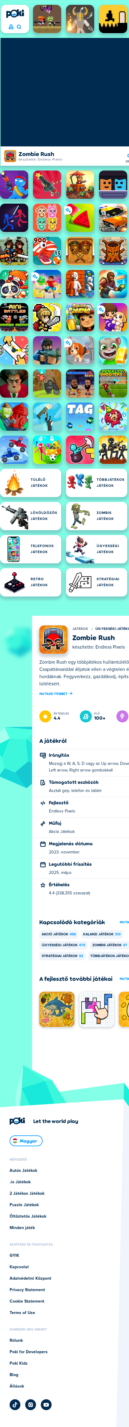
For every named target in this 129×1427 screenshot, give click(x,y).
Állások (17, 1386)
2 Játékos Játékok (27, 1193)
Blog (14, 1375)
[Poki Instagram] (30, 1404)
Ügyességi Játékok (63, 945)
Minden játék (22, 1228)
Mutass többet (53, 693)
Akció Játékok (59, 934)
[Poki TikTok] (15, 1404)
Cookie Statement (27, 1301)
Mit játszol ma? (18, 27)
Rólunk (16, 1340)
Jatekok (80, 629)
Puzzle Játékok (24, 1205)
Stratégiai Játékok (62, 956)
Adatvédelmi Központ (30, 1278)
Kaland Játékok (102, 934)
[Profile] (11, 27)
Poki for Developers (29, 1352)
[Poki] (15, 13)
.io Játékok (20, 1182)
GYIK (14, 1255)
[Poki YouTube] (46, 1404)
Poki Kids (19, 1363)
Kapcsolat (19, 1267)
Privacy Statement (27, 1290)
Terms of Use (22, 1313)
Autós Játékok (23, 1171)
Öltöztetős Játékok (28, 1216)
